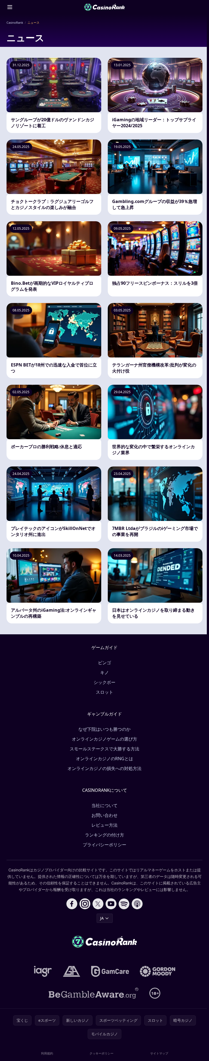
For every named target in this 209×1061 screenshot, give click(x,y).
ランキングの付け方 (104, 835)
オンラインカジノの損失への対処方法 (104, 768)
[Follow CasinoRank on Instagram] (84, 903)
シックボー (104, 682)
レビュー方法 (104, 825)
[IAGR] (43, 971)
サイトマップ (159, 1053)
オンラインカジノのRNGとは (104, 759)
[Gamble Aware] (94, 993)
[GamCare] (110, 971)
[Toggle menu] (9, 7)
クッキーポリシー (101, 1053)
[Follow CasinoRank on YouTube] (111, 903)
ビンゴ (104, 663)
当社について (104, 805)
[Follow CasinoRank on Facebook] (71, 903)
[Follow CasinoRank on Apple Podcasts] (137, 903)
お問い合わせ (104, 815)
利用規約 (47, 1053)
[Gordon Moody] (157, 971)
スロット (104, 692)
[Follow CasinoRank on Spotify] (124, 903)
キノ (104, 672)
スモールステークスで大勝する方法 (104, 749)
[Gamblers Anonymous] (71, 971)
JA (102, 918)
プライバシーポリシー (104, 845)
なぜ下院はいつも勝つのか (104, 729)
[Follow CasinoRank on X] (98, 903)
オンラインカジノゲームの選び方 (104, 739)
